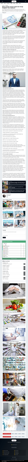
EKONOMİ (8, 3)
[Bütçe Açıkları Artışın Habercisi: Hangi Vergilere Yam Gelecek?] (14, 21)
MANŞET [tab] (16, 433)
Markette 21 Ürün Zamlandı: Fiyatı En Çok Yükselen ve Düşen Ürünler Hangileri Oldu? (19, 208)
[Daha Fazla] (6, 28)
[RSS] (15, 447)
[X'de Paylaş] (4, 28)
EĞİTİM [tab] (13, 433)
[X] (13, 447)
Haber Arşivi (16, 454)
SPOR (20, 3)
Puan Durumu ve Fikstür (6, 453)
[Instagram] (14, 447)
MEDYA (17, 3)
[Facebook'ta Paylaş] (2, 28)
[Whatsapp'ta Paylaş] (5, 28)
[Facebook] (12, 447)
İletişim (15, 457)
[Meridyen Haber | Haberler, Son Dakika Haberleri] (14, 1)
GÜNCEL (2, 3)
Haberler (3, 5)
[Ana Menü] (2, 1)
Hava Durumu (16, 450)
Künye (13, 457)
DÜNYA (5, 3)
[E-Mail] (7, 196)
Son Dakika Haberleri (5, 454)
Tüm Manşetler (17, 453)
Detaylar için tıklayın (14, 258)
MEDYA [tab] (20, 433)
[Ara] (25, 1)
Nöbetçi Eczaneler (6, 450)
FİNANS (11, 3)
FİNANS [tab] (23, 433)
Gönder (4, 237)
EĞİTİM (14, 3)
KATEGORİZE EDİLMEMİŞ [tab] (6, 433)
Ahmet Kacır (8, 195)
